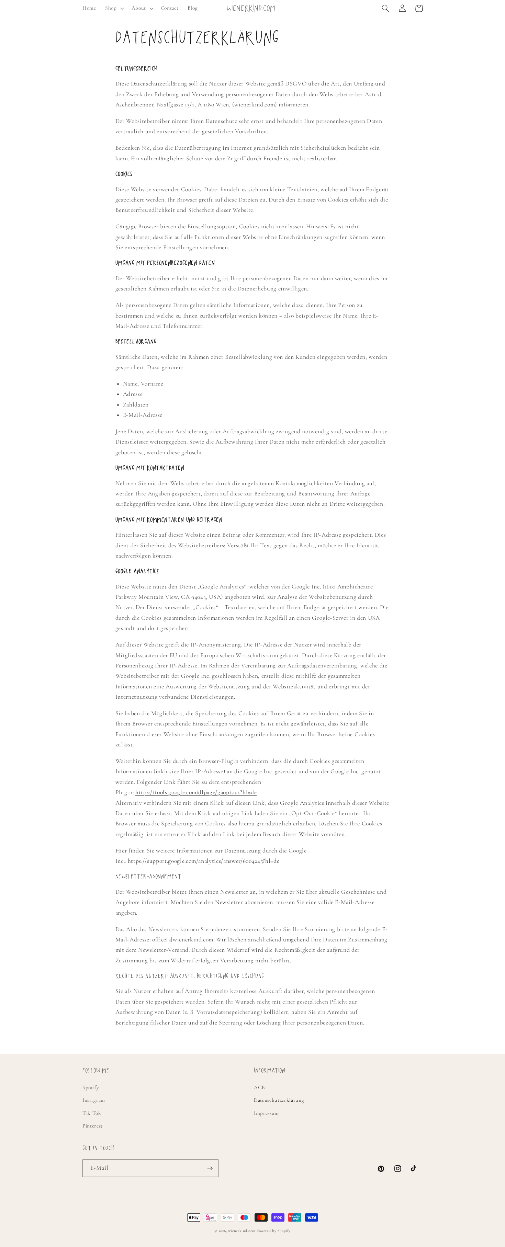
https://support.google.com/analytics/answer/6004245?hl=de (204, 861)
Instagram (93, 1100)
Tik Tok (91, 1113)
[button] (114, 8)
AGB (259, 1087)
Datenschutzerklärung (279, 1100)
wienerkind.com (241, 1230)
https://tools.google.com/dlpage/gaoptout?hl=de (196, 792)
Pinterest (92, 1126)
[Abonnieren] (210, 1168)
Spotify (90, 1087)
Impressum (266, 1113)
